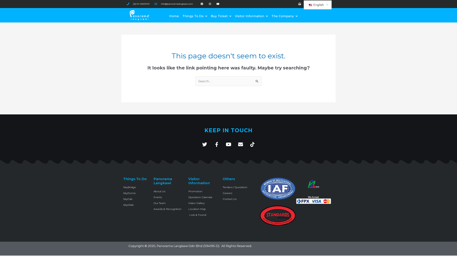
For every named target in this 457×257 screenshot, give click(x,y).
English (318, 5)
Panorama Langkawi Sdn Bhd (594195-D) (188, 246)
